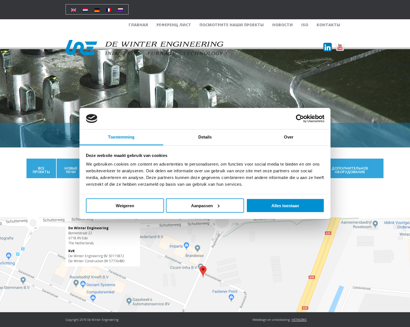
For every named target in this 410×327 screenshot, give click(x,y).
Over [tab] (288, 137)
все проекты (41, 170)
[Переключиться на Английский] (73, 7)
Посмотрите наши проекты (231, 24)
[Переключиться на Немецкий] (97, 7)
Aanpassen (202, 205)
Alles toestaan (285, 205)
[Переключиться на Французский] (109, 7)
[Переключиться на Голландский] (85, 7)
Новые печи (70, 170)
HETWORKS (299, 320)
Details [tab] (205, 137)
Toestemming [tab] (121, 137)
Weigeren (125, 205)
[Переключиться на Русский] (120, 7)
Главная (138, 24)
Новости (282, 24)
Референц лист (173, 24)
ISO (304, 24)
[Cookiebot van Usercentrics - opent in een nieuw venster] (300, 118)
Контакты (328, 24)
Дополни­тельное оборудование (350, 170)
